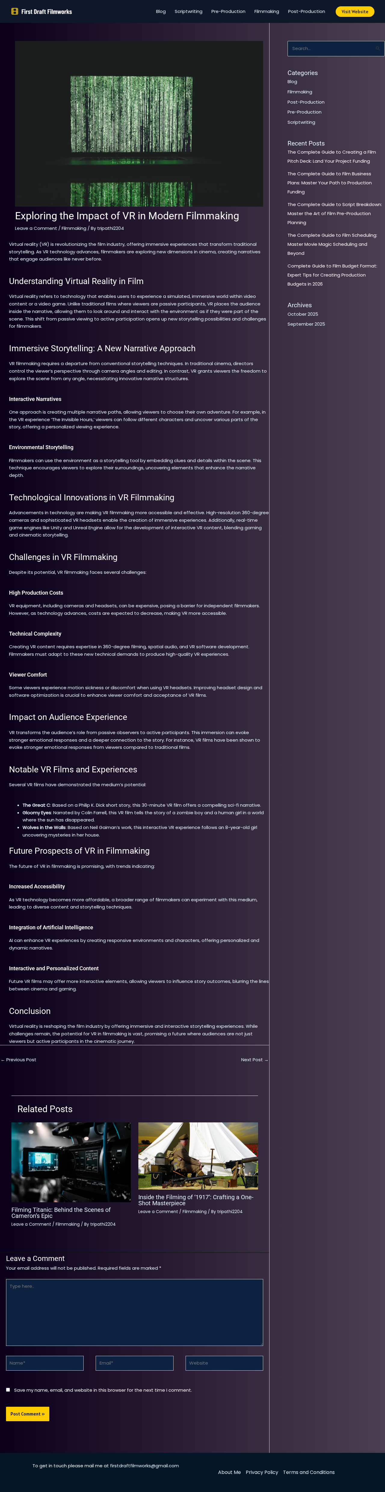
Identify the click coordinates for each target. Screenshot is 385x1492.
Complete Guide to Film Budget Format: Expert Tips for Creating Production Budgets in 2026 (332, 275)
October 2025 (303, 314)
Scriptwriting (188, 11)
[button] (355, 11)
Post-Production (306, 11)
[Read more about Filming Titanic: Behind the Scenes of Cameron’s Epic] (71, 1162)
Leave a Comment (36, 228)
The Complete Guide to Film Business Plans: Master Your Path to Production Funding (330, 182)
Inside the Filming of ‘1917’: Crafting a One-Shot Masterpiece (196, 1200)
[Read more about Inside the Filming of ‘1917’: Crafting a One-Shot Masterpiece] (198, 1156)
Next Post (255, 1059)
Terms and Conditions (309, 1472)
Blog (161, 11)
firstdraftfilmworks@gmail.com (144, 1465)
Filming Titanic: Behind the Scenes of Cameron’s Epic (61, 1212)
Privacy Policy (262, 1472)
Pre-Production (228, 11)
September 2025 (306, 324)
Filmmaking (266, 11)
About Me (229, 1472)
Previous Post (18, 1059)
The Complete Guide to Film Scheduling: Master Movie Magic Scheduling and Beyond (332, 244)
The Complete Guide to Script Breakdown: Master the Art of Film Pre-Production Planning (335, 213)
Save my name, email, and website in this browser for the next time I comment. (103, 1390)
